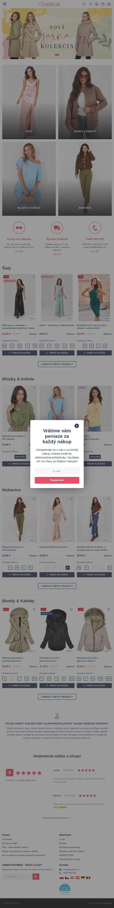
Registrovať (57, 480)
